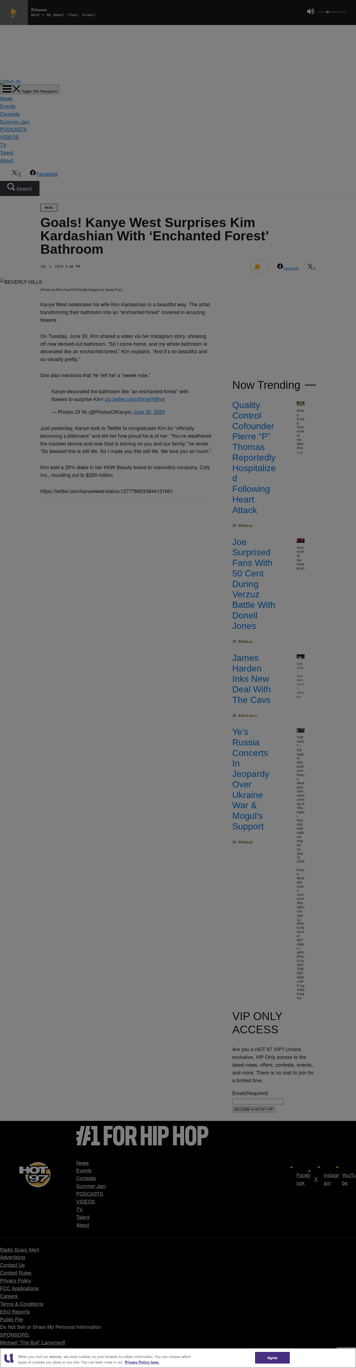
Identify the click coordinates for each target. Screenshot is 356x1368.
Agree (272, 1357)
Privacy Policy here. (142, 1362)
